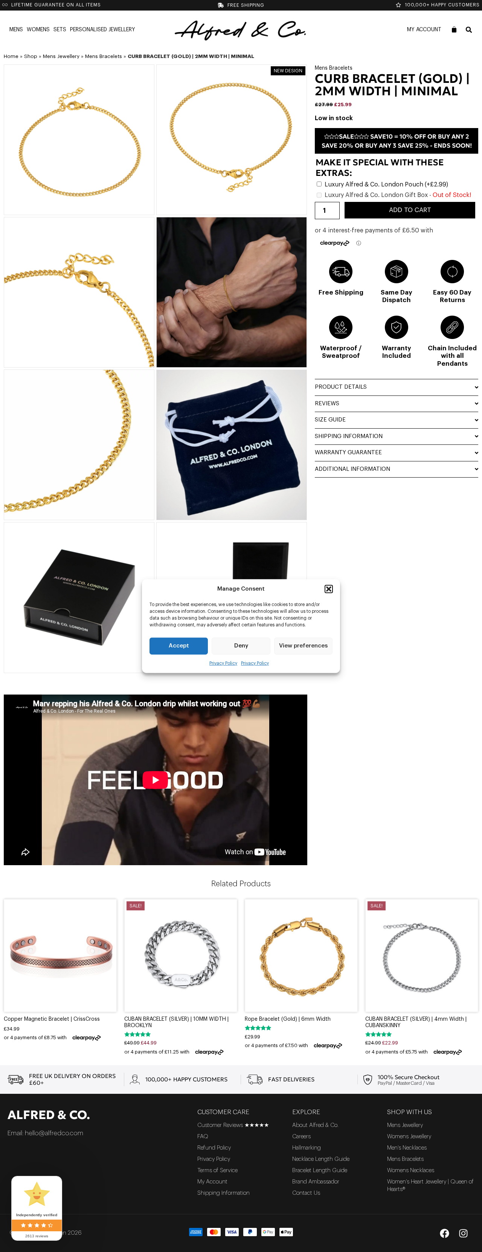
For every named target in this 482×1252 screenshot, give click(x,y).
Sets (59, 29)
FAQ (202, 1136)
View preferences (303, 646)
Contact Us (306, 1193)
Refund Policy (214, 1148)
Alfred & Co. (49, 1114)
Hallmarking (306, 1148)
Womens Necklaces (410, 1170)
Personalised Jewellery (102, 29)
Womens (38, 29)
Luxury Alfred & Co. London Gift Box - (398, 195)
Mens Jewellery (61, 56)
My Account (424, 29)
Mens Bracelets (103, 56)
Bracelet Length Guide (319, 1170)
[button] (329, 589)
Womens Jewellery (409, 1136)
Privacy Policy (223, 663)
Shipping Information (223, 1193)
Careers (301, 1136)
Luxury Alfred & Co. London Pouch (386, 185)
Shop (30, 56)
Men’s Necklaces (407, 1148)
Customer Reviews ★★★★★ (233, 1125)
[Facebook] (444, 1233)
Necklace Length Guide (320, 1159)
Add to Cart (410, 210)
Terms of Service (217, 1170)
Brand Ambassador (315, 1182)
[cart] (454, 29)
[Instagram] (463, 1233)
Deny (241, 646)
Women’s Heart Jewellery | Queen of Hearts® (430, 1185)
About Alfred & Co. (315, 1125)
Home (11, 56)
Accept (179, 646)
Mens (16, 29)
